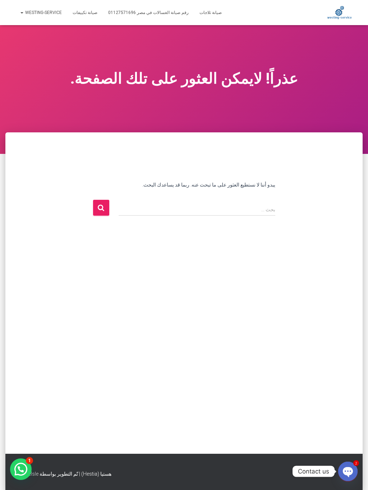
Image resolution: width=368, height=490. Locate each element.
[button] (21, 469)
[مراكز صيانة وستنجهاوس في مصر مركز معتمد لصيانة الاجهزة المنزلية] (339, 13)
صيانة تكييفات (85, 12)
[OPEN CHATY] (348, 471)
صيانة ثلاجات (210, 12)
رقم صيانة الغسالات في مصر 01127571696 (148, 12)
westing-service (43, 12)
